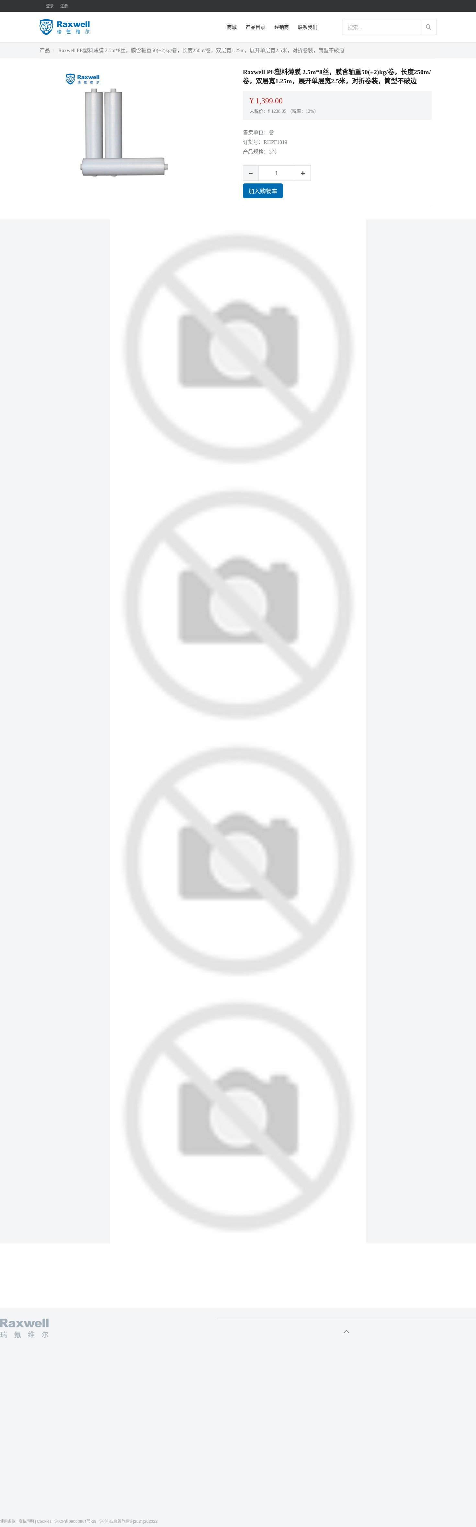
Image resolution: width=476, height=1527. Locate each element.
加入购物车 (263, 191)
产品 (45, 50)
